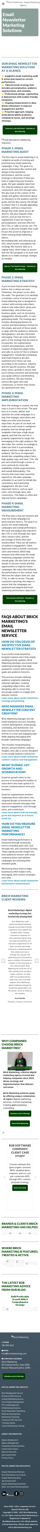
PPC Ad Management (10, 1405)
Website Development (11, 1414)
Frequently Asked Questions (13, 1446)
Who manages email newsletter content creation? (18, 710)
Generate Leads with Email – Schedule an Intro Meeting (20, 130)
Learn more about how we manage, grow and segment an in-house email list (20, 815)
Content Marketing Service (12, 1399)
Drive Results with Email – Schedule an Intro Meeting (20, 599)
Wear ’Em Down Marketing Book (15, 1487)
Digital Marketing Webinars (13, 1472)
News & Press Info (9, 1452)
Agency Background (10, 1440)
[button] (3, 961)
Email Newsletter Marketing (13, 1411)
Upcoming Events (9, 1455)
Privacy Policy (7, 1458)
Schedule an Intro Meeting (20, 1113)
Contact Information (10, 1449)
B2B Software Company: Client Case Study (20, 1151)
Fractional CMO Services (12, 1420)
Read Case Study (20, 1188)
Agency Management (10, 1443)
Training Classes (8, 1423)
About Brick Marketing (20, 1123)
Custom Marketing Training (13, 1426)
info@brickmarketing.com (14, 1353)
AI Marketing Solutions (11, 1408)
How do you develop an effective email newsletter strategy (19, 645)
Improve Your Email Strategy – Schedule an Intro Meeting (20, 267)
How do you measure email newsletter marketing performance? (18, 829)
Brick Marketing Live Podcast (14, 1475)
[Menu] (3, 3)
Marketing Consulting (10, 1417)
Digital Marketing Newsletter (14, 1484)
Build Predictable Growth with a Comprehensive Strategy (20, 1300)
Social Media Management (13, 1402)
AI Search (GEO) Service (11, 1396)
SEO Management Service (12, 1393)
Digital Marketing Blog (11, 1478)
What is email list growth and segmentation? (16, 768)
